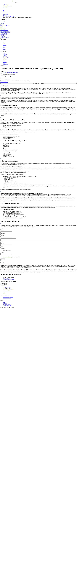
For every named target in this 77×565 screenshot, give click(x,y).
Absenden (2, 259)
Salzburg (4, 58)
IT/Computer (2, 27)
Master (4, 47)
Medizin (2, 35)
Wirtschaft (5, 15)
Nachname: (2, 233)
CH (3, 11)
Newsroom (5, 6)
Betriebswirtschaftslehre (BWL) (9, 16)
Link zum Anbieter (4, 82)
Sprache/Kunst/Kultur (4, 37)
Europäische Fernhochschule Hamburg (10, 72)
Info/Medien (2, 29)
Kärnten (4, 55)
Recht (1, 26)
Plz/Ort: (1, 237)
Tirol (4, 61)
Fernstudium (5, 64)
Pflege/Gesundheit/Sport (5, 31)
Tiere (1, 38)
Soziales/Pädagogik (4, 30)
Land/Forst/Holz (3, 33)
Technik (2, 24)
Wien (4, 63)
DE (3, 10)
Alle (4, 21)
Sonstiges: (2, 252)
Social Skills (2, 36)
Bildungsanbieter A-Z (7, 5)
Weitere (4, 49)
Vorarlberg (5, 62)
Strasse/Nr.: (2, 235)
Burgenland (5, 54)
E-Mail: (1, 246)
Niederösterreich (6, 56)
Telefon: (2, 243)
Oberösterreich (5, 57)
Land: (1, 241)
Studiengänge (5, 4)
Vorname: (2, 230)
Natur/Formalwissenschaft (5, 32)
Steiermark (5, 59)
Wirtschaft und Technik (4, 25)
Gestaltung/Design (4, 34)
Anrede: (2, 228)
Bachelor (4, 45)
